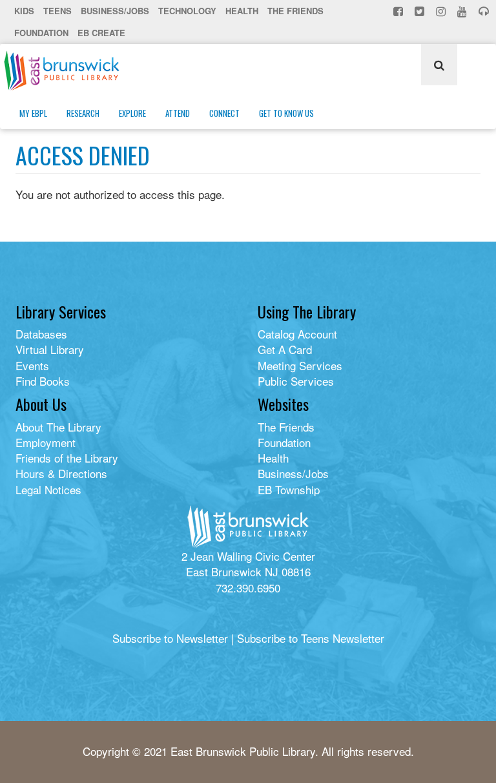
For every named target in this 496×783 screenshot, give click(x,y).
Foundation (41, 32)
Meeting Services (300, 365)
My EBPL (33, 113)
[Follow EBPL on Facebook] (399, 11)
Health (241, 11)
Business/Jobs (115, 11)
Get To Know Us (286, 113)
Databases (41, 334)
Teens (57, 11)
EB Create (101, 32)
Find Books (43, 381)
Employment (46, 442)
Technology (187, 11)
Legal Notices (48, 489)
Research (83, 113)
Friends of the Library (67, 458)
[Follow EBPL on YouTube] (463, 11)
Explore (132, 113)
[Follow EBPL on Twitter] (420, 11)
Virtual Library (50, 349)
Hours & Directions (61, 473)
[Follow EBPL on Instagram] (442, 11)
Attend (177, 113)
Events (32, 365)
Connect (224, 113)
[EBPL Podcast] (485, 11)
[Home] (66, 70)
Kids (24, 11)
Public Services (296, 381)
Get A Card (285, 349)
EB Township (289, 489)
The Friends (295, 11)
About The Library (58, 427)
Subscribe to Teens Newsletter (310, 638)
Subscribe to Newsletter (170, 638)
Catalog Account (297, 334)
